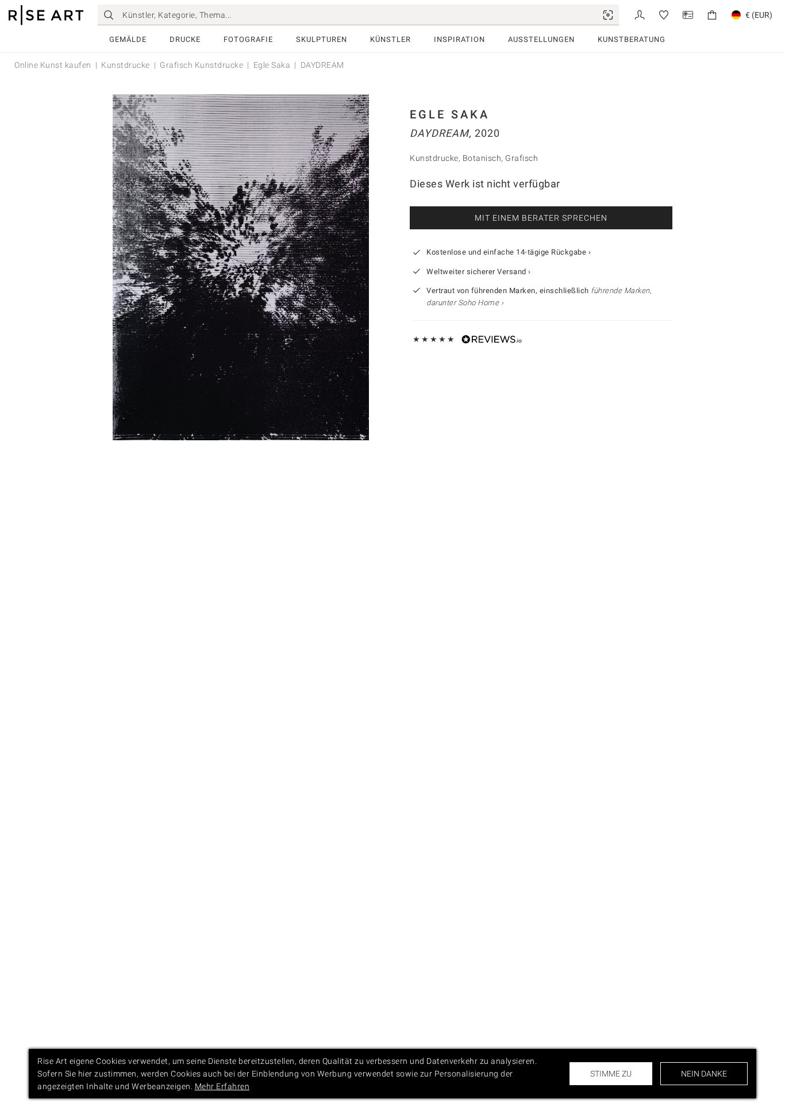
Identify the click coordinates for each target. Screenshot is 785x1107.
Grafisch (521, 158)
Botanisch (482, 158)
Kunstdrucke (125, 65)
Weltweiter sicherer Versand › (478, 271)
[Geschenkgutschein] (688, 14)
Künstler (390, 39)
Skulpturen (321, 39)
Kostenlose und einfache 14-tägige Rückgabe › (508, 252)
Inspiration (459, 39)
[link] (608, 15)
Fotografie (248, 39)
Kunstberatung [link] (631, 39)
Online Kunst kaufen (52, 65)
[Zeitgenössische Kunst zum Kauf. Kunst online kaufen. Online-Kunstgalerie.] (46, 15)
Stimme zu (611, 1073)
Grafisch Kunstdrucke (201, 65)
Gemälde (128, 39)
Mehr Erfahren (222, 1086)
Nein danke (704, 1073)
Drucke (185, 39)
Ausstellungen (541, 39)
